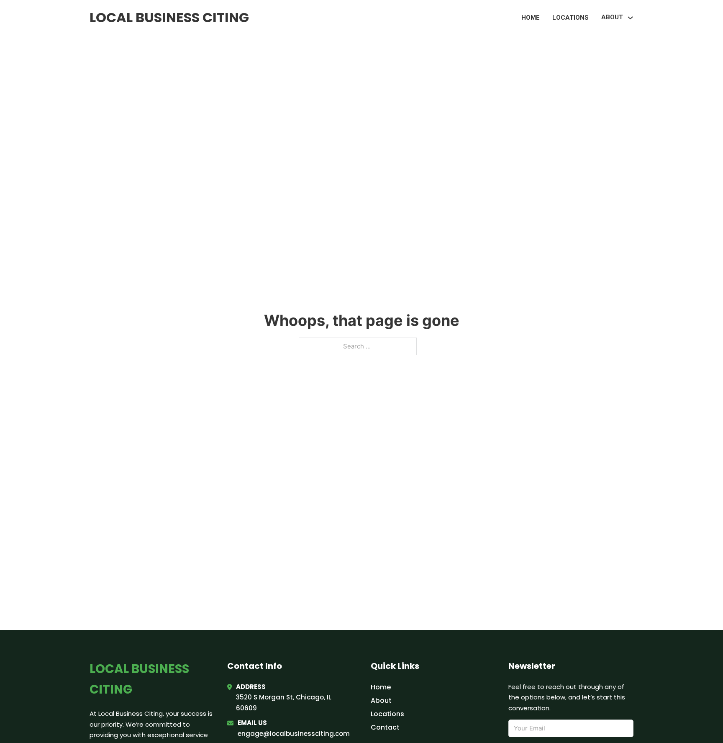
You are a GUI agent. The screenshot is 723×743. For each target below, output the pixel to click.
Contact (385, 727)
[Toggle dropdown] (630, 18)
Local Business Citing (169, 17)
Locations (570, 17)
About (381, 700)
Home (530, 17)
